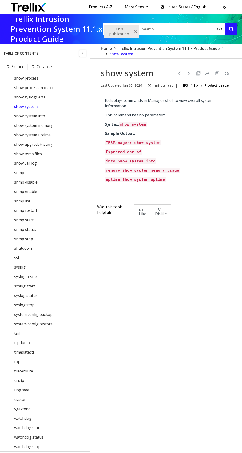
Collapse (44, 66)
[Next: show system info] (189, 73)
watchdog (22, 418)
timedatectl (24, 352)
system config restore (33, 323)
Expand (17, 66)
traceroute (23, 371)
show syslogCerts (29, 97)
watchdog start (27, 427)
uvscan (20, 399)
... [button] (102, 53)
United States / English (186, 6)
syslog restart (26, 276)
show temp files (28, 153)
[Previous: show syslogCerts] (179, 73)
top (17, 361)
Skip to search (114, 5)
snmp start (24, 219)
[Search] (231, 29)
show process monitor (34, 87)
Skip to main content (78, 5)
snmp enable (25, 191)
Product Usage (216, 85)
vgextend (22, 408)
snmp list (22, 201)
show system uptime (32, 134)
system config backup (33, 314)
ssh (17, 257)
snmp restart (25, 210)
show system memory (33, 125)
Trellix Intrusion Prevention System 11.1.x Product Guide (169, 48)
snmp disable (26, 182)
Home (106, 48)
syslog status (26, 295)
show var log (25, 163)
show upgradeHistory (33, 144)
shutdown (23, 248)
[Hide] (82, 53)
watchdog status (28, 437)
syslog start (24, 286)
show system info (29, 116)
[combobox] (158, 29)
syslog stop (24, 305)
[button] (224, 7)
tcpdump (22, 342)
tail (17, 333)
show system (26, 106)
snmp (19, 172)
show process (26, 78)
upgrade (21, 390)
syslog (20, 267)
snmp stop (23, 238)
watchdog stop (27, 446)
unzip (19, 380)
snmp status (25, 229)
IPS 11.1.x (190, 85)
